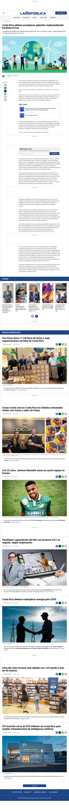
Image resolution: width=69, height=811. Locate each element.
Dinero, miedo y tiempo (31, 115)
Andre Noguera (7, 476)
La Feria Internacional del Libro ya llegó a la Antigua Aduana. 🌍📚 (21, 308)
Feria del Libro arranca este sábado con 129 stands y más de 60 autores (33, 669)
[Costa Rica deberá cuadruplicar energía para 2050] (34, 624)
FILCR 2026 (8, 717)
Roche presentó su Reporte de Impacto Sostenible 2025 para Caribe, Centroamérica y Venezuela (7, 308)
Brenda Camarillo (7, 732)
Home (3, 21)
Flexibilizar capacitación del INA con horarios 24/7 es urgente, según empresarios (31, 541)
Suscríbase (53, 792)
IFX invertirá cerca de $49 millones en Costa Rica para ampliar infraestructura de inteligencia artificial (31, 727)
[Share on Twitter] (5, 91)
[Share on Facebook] (5, 88)
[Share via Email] (5, 97)
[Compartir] (5, 100)
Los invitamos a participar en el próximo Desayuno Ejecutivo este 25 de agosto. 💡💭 (34, 308)
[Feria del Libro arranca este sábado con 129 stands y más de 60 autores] (34, 695)
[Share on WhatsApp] (5, 94)
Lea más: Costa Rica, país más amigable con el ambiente (34, 132)
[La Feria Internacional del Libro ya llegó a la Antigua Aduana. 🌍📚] (21, 293)
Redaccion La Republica (13, 75)
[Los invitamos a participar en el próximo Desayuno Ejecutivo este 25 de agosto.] (34, 293)
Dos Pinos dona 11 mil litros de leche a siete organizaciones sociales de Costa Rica (26, 339)
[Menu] (4, 13)
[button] (61, 13)
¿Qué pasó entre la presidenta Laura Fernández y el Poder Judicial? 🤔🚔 (60, 308)
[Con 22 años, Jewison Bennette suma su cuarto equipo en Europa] (34, 498)
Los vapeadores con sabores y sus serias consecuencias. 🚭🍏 (47, 307)
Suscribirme (54, 153)
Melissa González (7, 344)
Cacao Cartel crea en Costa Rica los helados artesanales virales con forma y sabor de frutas (32, 409)
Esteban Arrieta (7, 546)
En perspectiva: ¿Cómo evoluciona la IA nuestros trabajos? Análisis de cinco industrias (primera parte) (41, 109)
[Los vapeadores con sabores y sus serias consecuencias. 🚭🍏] (47, 293)
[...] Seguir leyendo (21, 390)
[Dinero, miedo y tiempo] (22, 115)
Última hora (8, 21)
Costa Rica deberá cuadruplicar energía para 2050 (29, 599)
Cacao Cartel (31, 458)
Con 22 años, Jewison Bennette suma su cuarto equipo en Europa (33, 471)
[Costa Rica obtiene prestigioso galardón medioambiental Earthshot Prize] (34, 54)
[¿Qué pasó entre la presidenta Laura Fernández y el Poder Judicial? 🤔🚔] (61, 293)
